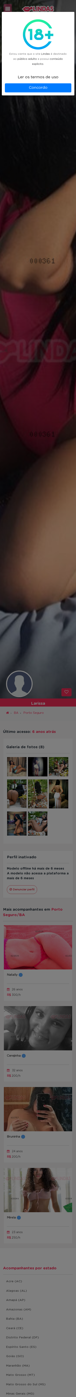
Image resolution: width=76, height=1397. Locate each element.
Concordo (38, 88)
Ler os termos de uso (38, 77)
